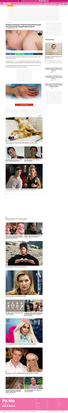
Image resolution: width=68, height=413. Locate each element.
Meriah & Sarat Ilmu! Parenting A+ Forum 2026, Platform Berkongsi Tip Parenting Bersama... (53, 69)
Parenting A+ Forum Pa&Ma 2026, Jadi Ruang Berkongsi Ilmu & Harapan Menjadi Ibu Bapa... (53, 77)
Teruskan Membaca (24, 104)
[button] (60, 3)
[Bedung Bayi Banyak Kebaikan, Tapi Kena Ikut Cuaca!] (53, 49)
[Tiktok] (55, 5)
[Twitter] (54, 5)
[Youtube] (56, 5)
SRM (46, 59)
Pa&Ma (7, 22)
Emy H (52, 87)
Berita (10, 22)
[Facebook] (51, 5)
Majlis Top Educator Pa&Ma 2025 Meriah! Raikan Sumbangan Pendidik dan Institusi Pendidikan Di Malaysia (53, 85)
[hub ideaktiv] (63, 3)
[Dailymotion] (57, 5)
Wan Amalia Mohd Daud (10, 28)
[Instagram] (52, 5)
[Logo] (7, 3)
